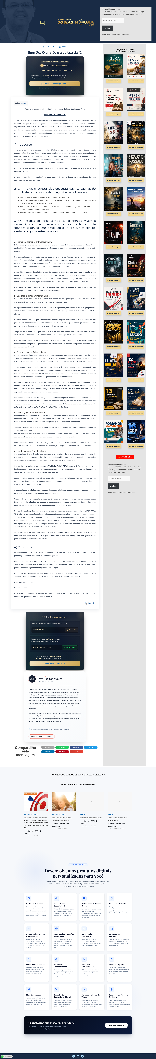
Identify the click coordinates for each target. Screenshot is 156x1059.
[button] (42, 23)
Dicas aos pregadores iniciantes (91, 818)
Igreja (82, 814)
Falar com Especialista (115, 1025)
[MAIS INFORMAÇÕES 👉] (113, 81)
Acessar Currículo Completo (41, 736)
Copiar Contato (71, 647)
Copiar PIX (72, 630)
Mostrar (24, 103)
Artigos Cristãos (31, 814)
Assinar (107, 28)
